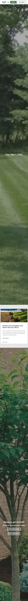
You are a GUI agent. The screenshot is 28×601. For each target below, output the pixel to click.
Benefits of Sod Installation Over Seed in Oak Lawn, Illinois (13, 326)
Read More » (6, 338)
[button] (8, 2)
